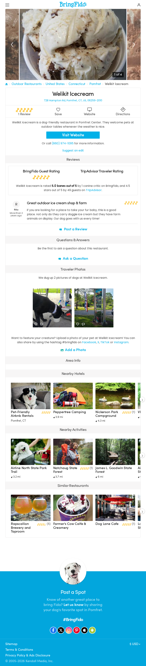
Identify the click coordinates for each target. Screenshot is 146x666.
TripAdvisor (94, 190)
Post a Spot (73, 592)
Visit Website (73, 135)
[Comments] (41, 324)
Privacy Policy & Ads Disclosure (27, 655)
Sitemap (11, 644)
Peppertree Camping (69, 412)
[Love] (36, 324)
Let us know (74, 604)
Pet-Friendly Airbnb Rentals (22, 414)
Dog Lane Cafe (107, 524)
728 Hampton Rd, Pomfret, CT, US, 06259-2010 (73, 100)
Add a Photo (75, 349)
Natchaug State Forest (65, 470)
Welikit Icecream (116, 84)
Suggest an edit (73, 150)
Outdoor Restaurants (26, 84)
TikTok (105, 342)
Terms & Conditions (19, 650)
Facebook (89, 342)
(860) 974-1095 (63, 143)
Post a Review (75, 229)
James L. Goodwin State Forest (113, 470)
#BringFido (73, 619)
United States (55, 84)
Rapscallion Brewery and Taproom (21, 527)
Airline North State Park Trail (29, 470)
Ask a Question (75, 258)
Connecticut (77, 84)
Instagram (121, 342)
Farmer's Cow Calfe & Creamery (69, 526)
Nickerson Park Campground (106, 414)
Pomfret (95, 84)
